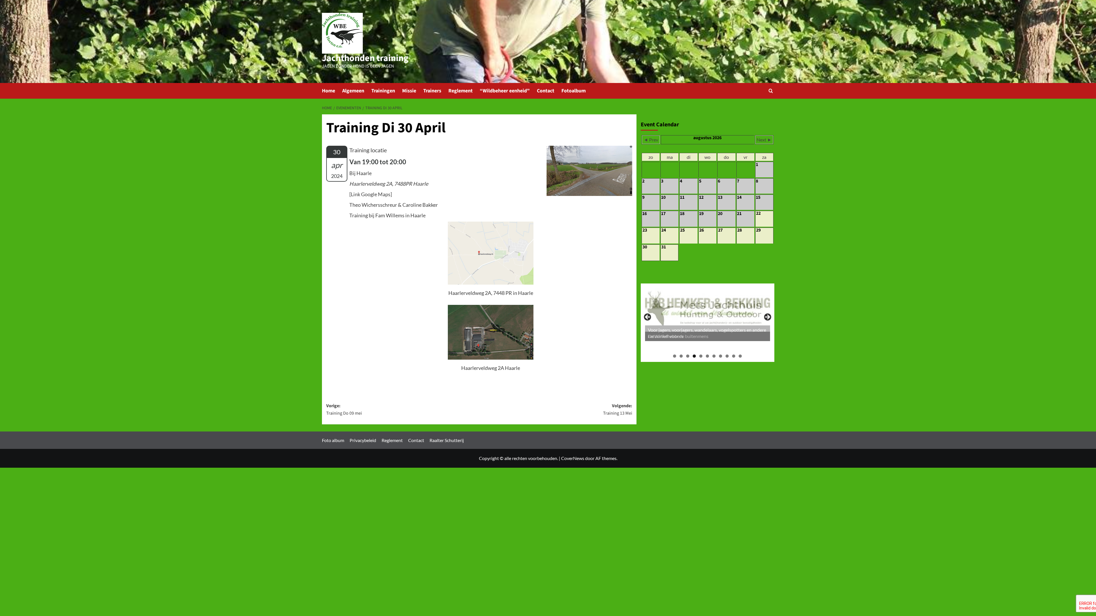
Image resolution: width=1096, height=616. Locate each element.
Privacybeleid (363, 440)
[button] (770, 91)
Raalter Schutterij (447, 440)
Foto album (333, 440)
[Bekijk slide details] (707, 314)
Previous (648, 317)
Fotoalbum (573, 90)
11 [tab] (740, 356)
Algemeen (353, 90)
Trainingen (383, 90)
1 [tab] (674, 356)
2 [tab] (681, 356)
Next (767, 317)
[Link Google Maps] (370, 194)
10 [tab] (733, 356)
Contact (545, 90)
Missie (409, 90)
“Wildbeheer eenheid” (505, 90)
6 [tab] (707, 356)
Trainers (432, 90)
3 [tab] (687, 356)
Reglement (460, 90)
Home (328, 90)
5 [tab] (700, 356)
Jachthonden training (365, 58)
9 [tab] (727, 356)
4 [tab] (694, 356)
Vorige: (344, 409)
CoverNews (572, 458)
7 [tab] (714, 356)
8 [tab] (720, 356)
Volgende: (617, 409)
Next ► (764, 139)
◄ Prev (651, 139)
